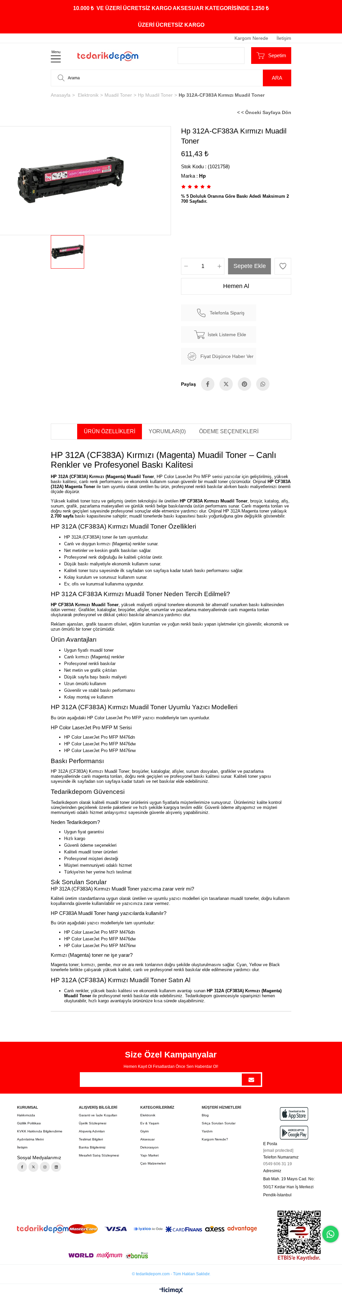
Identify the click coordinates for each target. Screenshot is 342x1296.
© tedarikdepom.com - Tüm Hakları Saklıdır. (171, 1274)
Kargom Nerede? (215, 1139)
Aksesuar (147, 1139)
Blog (205, 1115)
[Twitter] (33, 1167)
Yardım (207, 1131)
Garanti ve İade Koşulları (98, 1115)
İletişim (284, 38)
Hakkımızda (26, 1115)
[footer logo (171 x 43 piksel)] (42, 1228)
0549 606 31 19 (277, 1164)
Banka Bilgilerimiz (92, 1147)
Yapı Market (149, 1155)
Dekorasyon (149, 1147)
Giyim (144, 1131)
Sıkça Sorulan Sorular (218, 1123)
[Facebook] (22, 1167)
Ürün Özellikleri (109, 431)
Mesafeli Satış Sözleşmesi (99, 1155)
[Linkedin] (56, 1167)
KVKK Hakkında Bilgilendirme (39, 1131)
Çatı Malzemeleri (153, 1163)
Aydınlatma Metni (30, 1139)
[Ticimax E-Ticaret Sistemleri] (171, 1290)
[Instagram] (45, 1167)
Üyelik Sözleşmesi (92, 1123)
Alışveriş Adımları (92, 1131)
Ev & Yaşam (149, 1123)
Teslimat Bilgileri (91, 1139)
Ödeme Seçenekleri (229, 431)
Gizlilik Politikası (29, 1123)
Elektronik (147, 1115)
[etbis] (299, 1236)
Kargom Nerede (251, 38)
